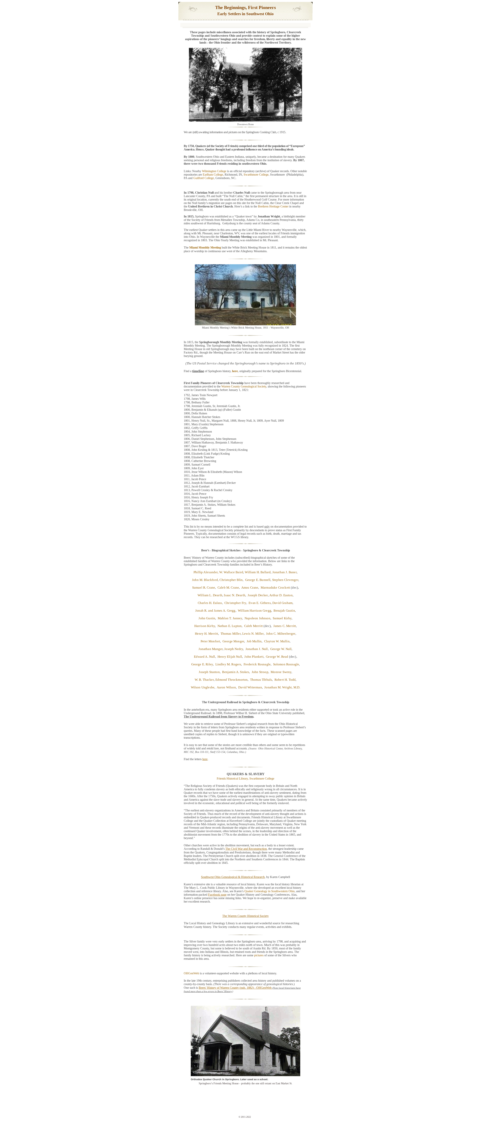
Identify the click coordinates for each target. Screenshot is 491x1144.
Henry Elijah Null (229, 656)
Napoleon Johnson (257, 618)
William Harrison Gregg (253, 610)
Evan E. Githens (260, 603)
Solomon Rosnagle (286, 664)
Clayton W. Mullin (277, 641)
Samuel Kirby (282, 618)
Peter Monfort (210, 641)
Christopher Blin (231, 580)
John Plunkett (253, 656)
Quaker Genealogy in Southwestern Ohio (269, 891)
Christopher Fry (235, 603)
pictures (259, 955)
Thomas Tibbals (260, 679)
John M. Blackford (205, 580)
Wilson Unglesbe (203, 687)
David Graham (282, 603)
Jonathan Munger (211, 649)
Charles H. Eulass (210, 603)
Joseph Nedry (233, 649)
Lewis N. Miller (253, 633)
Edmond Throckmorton (231, 679)
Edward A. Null (204, 656)
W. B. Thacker (204, 679)
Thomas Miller (230, 633)
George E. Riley (202, 664)
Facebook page (217, 894)
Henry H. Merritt (206, 633)
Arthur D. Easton (281, 595)
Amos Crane (249, 587)
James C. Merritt (284, 626)
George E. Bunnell (258, 580)
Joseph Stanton (209, 672)
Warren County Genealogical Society (243, 386)
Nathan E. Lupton (229, 626)
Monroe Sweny (281, 672)
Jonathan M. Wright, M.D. (282, 687)
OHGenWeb (191, 973)
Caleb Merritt (253, 626)
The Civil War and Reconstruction (246, 848)
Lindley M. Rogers (228, 664)
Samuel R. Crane (203, 587)
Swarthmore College (256, 174)
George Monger (233, 641)
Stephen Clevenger (285, 580)
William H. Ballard (258, 572)
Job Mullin (254, 641)
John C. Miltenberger (280, 633)
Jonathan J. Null (257, 649)
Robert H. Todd (285, 679)
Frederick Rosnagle (257, 664)
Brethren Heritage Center (273, 206)
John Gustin (207, 618)
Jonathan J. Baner (284, 572)
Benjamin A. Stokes (235, 672)
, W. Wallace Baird (230, 572)
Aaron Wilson (226, 687)
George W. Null (281, 649)
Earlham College (213, 174)
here (235, 371)
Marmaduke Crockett (275, 587)
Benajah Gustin (284, 610)
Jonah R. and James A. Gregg (215, 610)
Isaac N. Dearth (234, 595)
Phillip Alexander (206, 572)
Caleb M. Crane (228, 587)
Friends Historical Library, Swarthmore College (245, 778)
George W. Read (277, 656)
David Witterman (250, 687)
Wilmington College (214, 171)
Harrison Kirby (204, 626)
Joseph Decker (258, 595)
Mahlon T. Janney (230, 618)
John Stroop (260, 672)
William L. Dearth (210, 595)
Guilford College (203, 178)
